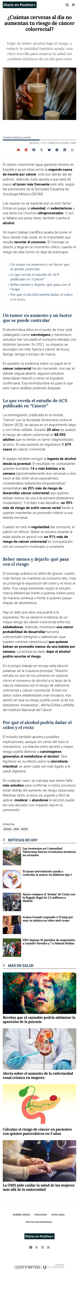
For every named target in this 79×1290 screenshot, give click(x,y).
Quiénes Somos (21, 1214)
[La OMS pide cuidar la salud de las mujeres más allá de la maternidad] (39, 1160)
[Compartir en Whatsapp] (72, 149)
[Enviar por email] (18, 149)
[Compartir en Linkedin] (65, 149)
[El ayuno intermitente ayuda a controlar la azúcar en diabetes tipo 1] (12, 878)
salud (16, 829)
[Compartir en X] (41, 149)
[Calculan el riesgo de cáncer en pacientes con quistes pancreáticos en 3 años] (39, 1104)
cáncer (24, 829)
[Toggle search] (67, 4)
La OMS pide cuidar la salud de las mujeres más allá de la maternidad (38, 1187)
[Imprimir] (26, 149)
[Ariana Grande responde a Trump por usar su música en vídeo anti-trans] (12, 924)
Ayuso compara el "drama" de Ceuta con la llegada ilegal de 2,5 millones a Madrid (49, 897)
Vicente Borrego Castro (17, 137)
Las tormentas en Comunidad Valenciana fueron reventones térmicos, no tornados (49, 852)
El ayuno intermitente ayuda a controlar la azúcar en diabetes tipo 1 (47, 873)
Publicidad (40, 1214)
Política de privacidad (39, 1222)
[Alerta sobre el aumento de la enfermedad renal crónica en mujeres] (39, 1048)
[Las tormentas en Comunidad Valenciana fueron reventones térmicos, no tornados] (12, 856)
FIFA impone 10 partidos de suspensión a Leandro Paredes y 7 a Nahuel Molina (49, 941)
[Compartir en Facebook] (34, 149)
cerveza (7, 829)
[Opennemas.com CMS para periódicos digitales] (39, 1271)
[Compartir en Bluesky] (49, 149)
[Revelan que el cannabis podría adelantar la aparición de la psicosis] (39, 993)
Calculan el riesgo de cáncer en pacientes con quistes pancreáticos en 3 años (37, 1131)
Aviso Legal (58, 1214)
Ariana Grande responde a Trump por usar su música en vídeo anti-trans (48, 918)
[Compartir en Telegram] (57, 149)
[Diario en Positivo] (20, 4)
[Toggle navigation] (73, 4)
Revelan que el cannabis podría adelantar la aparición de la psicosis (39, 1019)
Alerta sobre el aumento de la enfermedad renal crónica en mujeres (38, 1075)
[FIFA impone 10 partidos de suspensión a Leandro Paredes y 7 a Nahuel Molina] (12, 947)
